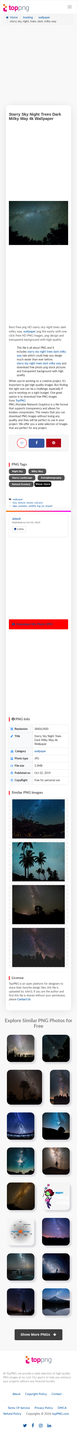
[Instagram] (41, 1426)
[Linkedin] (49, 1426)
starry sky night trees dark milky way (39, 363)
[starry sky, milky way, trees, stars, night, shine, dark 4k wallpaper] (38, 947)
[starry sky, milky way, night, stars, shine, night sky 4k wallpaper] (38, 818)
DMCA (62, 1408)
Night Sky (17, 471)
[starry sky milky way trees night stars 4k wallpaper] (56, 1048)
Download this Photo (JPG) (34, 624)
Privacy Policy (44, 1408)
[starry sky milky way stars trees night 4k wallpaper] (20, 1048)
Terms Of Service (19, 1408)
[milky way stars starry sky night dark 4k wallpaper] (21, 1196)
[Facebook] (36, 443)
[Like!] (22, 443)
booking (27, 17)
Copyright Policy (36, 1394)
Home (13, 17)
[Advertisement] (38, 67)
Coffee (20, 529)
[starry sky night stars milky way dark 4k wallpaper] (20, 1161)
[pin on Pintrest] (29, 1040)
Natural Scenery (21, 484)
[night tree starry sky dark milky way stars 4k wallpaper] (56, 1126)
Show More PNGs (36, 1334)
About (16, 1394)
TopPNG (21, 400)
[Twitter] (25, 1426)
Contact (57, 1394)
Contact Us (24, 999)
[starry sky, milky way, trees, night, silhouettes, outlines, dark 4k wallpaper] (38, 904)
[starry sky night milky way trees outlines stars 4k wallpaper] (24, 1087)
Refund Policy (12, 1413)
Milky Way (37, 471)
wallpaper (44, 17)
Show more (42, 484)
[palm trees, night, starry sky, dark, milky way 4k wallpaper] (38, 861)
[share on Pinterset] (53, 443)
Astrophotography (51, 477)
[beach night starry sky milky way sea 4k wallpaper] (20, 1267)
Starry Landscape (22, 477)
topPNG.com (60, 1413)
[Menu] (70, 7)
